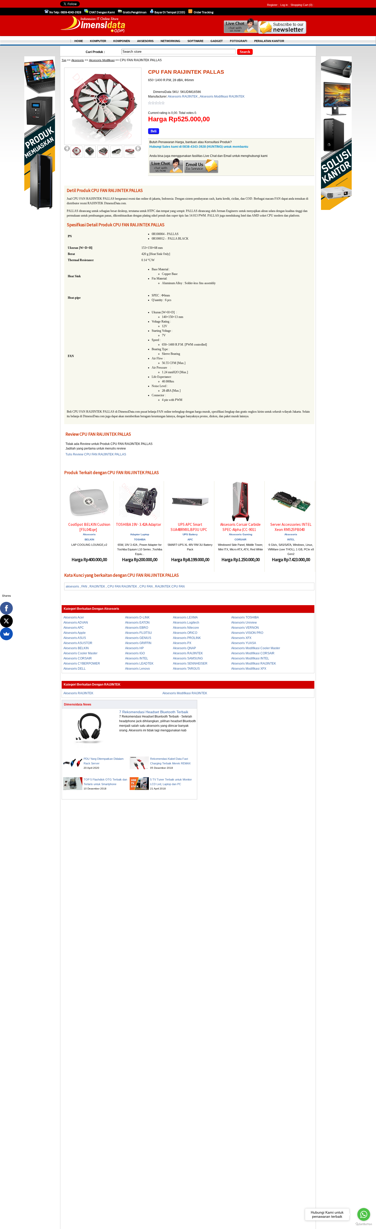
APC (190, 539)
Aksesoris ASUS (74, 638)
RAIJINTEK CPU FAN (170, 586)
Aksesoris (77, 60)
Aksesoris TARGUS (186, 668)
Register (272, 4)
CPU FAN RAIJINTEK (122, 586)
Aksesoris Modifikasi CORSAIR (252, 653)
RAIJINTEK (97, 586)
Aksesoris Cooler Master (80, 653)
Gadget (217, 40)
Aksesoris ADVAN (75, 622)
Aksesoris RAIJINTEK (183, 96)
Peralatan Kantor (269, 40)
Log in (284, 4)
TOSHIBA (140, 539)
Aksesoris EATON (137, 622)
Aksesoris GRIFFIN (138, 643)
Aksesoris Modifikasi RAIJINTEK (222, 96)
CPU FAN (146, 586)
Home (78, 40)
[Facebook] (6, 608)
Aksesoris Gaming (240, 534)
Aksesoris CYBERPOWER (81, 663)
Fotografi (238, 40)
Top (64, 60)
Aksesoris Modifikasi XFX (248, 668)
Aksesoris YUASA (243, 643)
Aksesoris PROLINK (187, 638)
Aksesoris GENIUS (138, 638)
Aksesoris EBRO (136, 627)
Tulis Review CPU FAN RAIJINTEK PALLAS (95, 454)
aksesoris (72, 586)
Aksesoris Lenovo (137, 668)
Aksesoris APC (73, 627)
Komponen (121, 40)
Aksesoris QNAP (184, 648)
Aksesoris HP (134, 648)
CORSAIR (240, 539)
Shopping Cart (300, 4)
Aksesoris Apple (74, 633)
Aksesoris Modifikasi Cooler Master (255, 648)
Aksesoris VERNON (245, 627)
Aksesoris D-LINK (137, 617)
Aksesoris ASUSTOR (77, 643)
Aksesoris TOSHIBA (245, 617)
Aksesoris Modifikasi (102, 60)
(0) (311, 4)
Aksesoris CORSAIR (77, 658)
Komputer (98, 40)
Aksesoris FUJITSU (138, 633)
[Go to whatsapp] (363, 1214)
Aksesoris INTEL (136, 658)
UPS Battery (190, 534)
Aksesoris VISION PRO (247, 633)
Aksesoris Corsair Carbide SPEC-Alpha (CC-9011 (240, 527)
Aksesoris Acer (73, 617)
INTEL (291, 539)
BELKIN (89, 539)
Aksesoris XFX (241, 638)
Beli (154, 131)
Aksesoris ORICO (185, 633)
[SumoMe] (6, 633)
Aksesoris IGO (135, 653)
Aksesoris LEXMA (185, 617)
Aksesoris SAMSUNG (188, 658)
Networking (170, 40)
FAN (84, 586)
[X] (6, 621)
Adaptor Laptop (139, 534)
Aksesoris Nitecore (186, 627)
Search (245, 52)
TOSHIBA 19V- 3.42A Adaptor (138, 524)
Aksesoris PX (182, 643)
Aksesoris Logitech (186, 622)
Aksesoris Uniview (244, 622)
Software (195, 40)
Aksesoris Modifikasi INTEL (250, 658)
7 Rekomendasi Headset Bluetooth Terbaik (153, 712)
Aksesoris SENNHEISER (190, 663)
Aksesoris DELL (74, 668)
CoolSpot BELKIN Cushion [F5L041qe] (89, 527)
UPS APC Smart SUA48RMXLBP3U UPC (189, 527)
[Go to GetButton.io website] (364, 1224)
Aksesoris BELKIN (76, 648)
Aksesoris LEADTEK (139, 663)
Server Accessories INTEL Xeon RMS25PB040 (291, 527)
